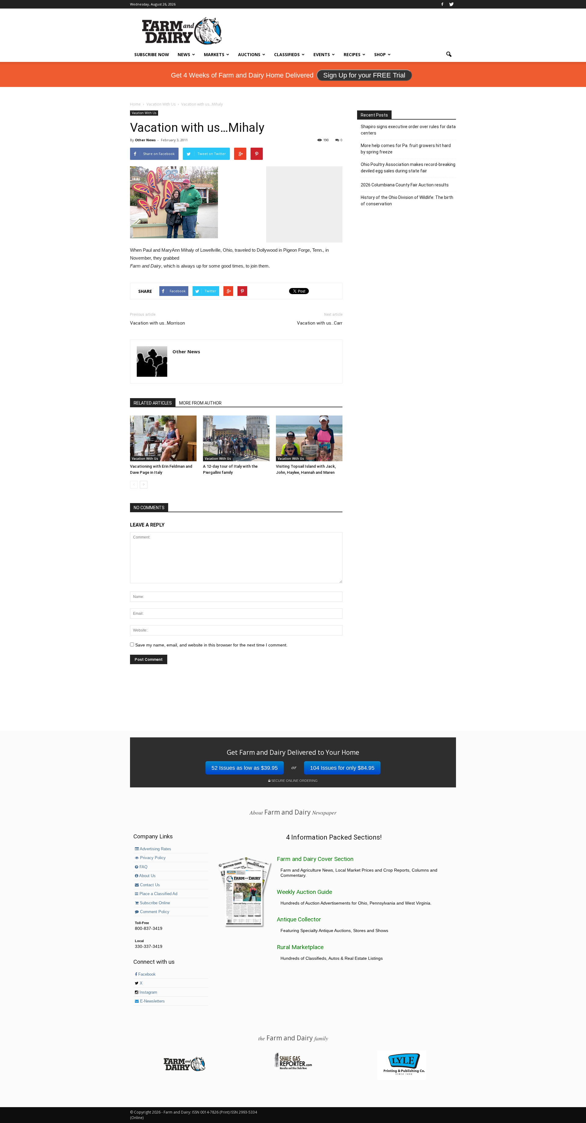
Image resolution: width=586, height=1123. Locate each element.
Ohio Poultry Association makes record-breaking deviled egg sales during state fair (408, 167)
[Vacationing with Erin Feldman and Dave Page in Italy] (163, 438)
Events (321, 54)
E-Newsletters (152, 1001)
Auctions (249, 54)
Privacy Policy (152, 858)
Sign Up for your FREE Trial (364, 75)
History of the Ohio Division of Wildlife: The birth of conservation (407, 200)
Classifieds (287, 54)
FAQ (142, 867)
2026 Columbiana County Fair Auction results (405, 184)
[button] (448, 54)
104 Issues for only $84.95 (342, 768)
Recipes (352, 54)
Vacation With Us (144, 113)
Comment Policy (154, 912)
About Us (147, 876)
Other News (145, 140)
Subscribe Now (151, 54)
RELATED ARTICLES (153, 403)
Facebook (146, 974)
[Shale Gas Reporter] (293, 1068)
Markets (214, 54)
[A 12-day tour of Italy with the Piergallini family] (236, 438)
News (184, 54)
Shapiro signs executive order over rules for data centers (408, 129)
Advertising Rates (155, 849)
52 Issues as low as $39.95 (245, 768)
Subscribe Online (154, 903)
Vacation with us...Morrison (157, 323)
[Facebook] (442, 4)
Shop (380, 54)
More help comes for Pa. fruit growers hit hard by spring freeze (406, 148)
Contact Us (149, 885)
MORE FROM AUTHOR (200, 403)
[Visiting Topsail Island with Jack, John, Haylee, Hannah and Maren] (309, 438)
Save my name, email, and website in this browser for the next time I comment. (211, 644)
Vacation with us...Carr (319, 323)
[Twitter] (451, 4)
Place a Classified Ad (157, 894)
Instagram (147, 992)
